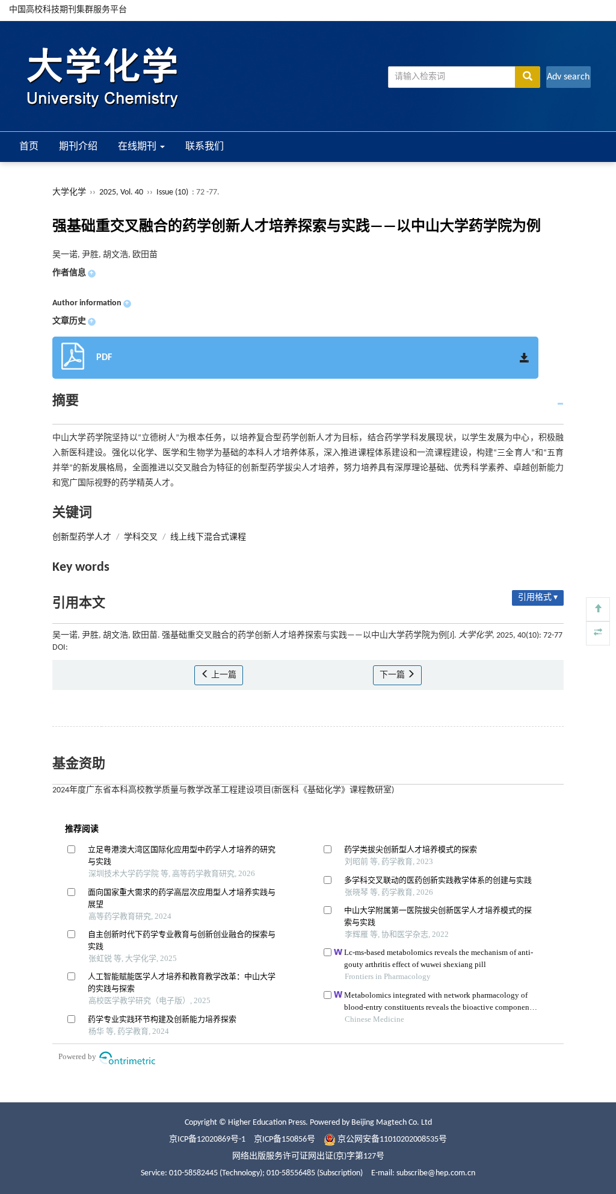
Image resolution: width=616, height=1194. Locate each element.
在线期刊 (138, 147)
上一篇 (222, 675)
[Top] (598, 609)
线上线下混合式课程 (208, 537)
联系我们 (204, 147)
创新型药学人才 (81, 537)
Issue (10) (172, 192)
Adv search (568, 77)
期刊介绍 (78, 147)
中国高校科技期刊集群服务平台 (68, 9)
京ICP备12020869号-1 (207, 1139)
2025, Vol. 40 (122, 192)
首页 (28, 147)
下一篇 (393, 675)
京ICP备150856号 (284, 1139)
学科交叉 (141, 537)
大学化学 (69, 192)
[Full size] (598, 633)
